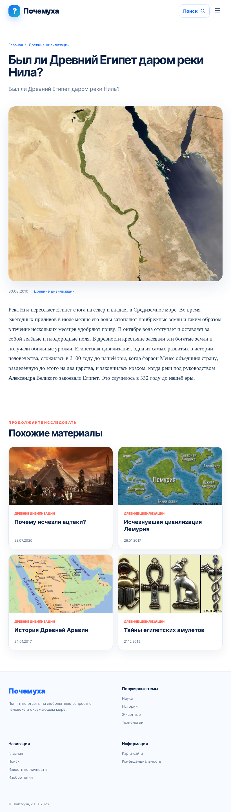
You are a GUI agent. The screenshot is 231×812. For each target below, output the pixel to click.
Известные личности (27, 769)
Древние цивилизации (49, 45)
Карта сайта (132, 753)
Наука (127, 698)
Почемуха (26, 691)
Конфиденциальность (141, 761)
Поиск (13, 761)
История (129, 706)
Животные (131, 714)
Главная (15, 45)
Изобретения (20, 777)
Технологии (132, 722)
